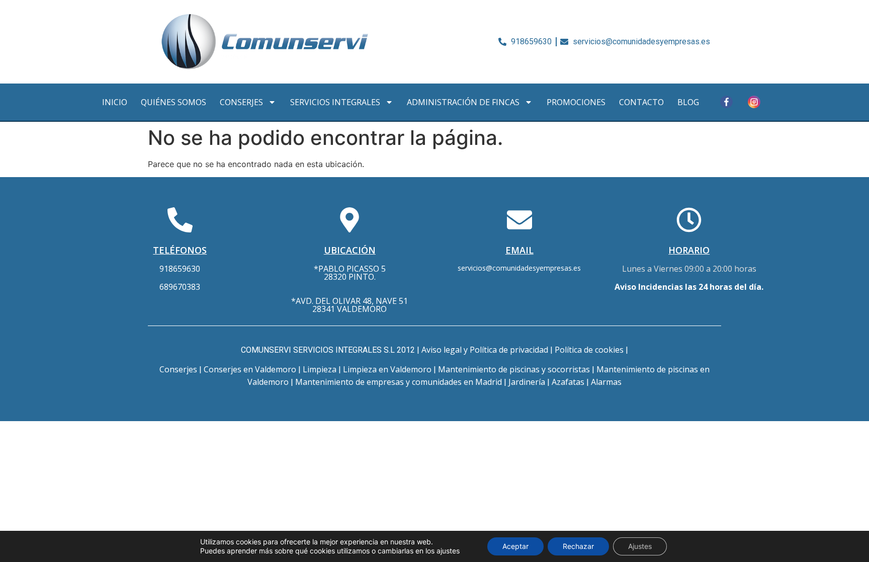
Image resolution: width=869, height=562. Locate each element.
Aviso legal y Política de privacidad (484, 349)
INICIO (114, 102)
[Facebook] (726, 102)
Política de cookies (589, 349)
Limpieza (319, 369)
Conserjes (178, 369)
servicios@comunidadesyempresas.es (519, 268)
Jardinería (526, 381)
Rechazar (578, 546)
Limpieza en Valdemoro (387, 369)
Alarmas (606, 381)
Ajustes (640, 546)
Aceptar (515, 546)
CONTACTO (641, 102)
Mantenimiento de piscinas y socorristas (514, 369)
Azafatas (568, 381)
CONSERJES (241, 102)
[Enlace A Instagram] (753, 102)
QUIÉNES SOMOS (173, 102)
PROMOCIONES (576, 102)
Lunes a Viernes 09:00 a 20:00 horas (689, 268)
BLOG (688, 102)
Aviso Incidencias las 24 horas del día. (689, 286)
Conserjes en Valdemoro (250, 369)
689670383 (179, 286)
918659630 (179, 268)
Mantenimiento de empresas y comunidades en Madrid (398, 381)
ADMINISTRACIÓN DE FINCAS (463, 102)
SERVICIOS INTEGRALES (335, 102)
